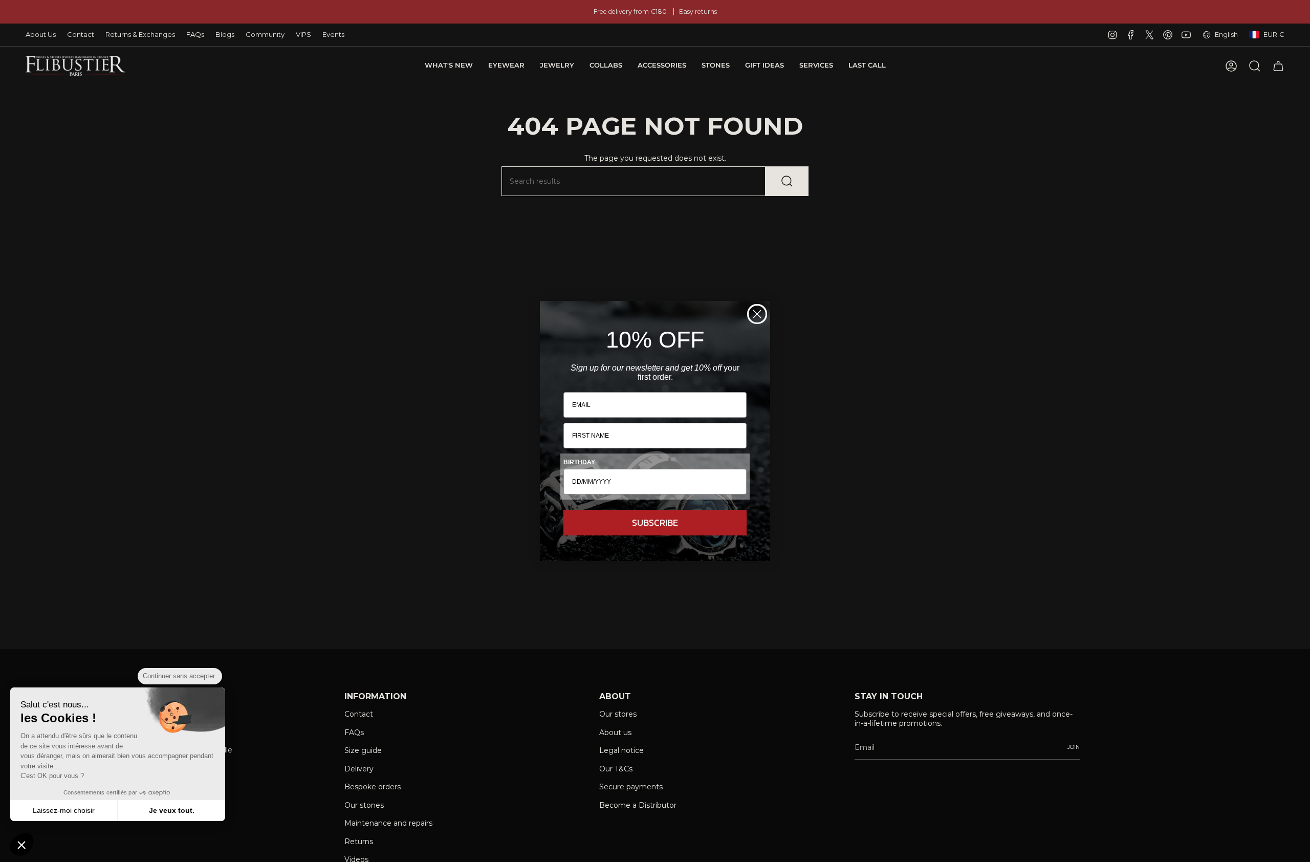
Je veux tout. (171, 810)
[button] (21, 844)
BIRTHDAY (579, 462)
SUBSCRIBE (655, 522)
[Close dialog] (757, 314)
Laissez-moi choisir (64, 810)
